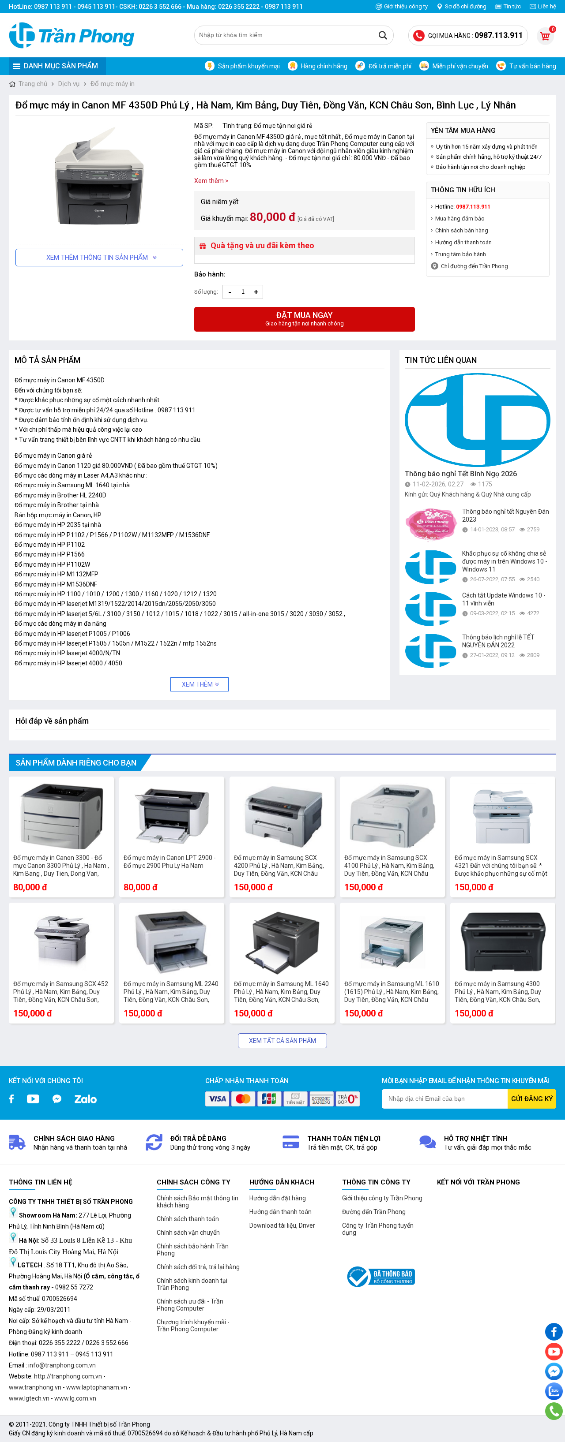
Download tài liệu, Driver (282, 1225)
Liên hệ (547, 6)
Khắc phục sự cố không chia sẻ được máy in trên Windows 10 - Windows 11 (504, 561)
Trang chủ (33, 84)
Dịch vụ (68, 84)
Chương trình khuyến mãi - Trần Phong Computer (193, 1326)
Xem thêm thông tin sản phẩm (97, 258)
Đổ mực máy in (112, 84)
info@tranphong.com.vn (62, 1365)
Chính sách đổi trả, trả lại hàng (198, 1266)
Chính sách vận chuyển (188, 1232)
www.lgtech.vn (29, 1398)
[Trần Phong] (75, 35)
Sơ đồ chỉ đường (465, 6)
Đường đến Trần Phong (374, 1211)
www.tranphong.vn (35, 1387)
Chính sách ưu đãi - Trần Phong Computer (190, 1305)
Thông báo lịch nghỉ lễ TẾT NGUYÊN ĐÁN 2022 (498, 641)
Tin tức (512, 6)
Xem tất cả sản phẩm (282, 1040)
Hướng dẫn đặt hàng (277, 1198)
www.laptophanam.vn (96, 1387)
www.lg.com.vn (75, 1398)
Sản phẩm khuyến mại (249, 66)
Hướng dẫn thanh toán (463, 242)
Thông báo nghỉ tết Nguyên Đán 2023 (505, 515)
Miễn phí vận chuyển (460, 66)
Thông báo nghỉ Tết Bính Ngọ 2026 (461, 474)
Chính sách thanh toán (188, 1218)
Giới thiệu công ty (406, 6)
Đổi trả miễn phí (390, 66)
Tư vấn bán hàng (532, 66)
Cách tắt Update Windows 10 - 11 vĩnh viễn (504, 599)
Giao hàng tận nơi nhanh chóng (304, 318)
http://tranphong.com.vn (68, 1376)
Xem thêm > (211, 180)
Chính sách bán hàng (461, 230)
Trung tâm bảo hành (460, 254)
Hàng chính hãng (324, 66)
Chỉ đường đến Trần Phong (474, 266)
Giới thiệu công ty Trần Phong (382, 1198)
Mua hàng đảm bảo (460, 218)
